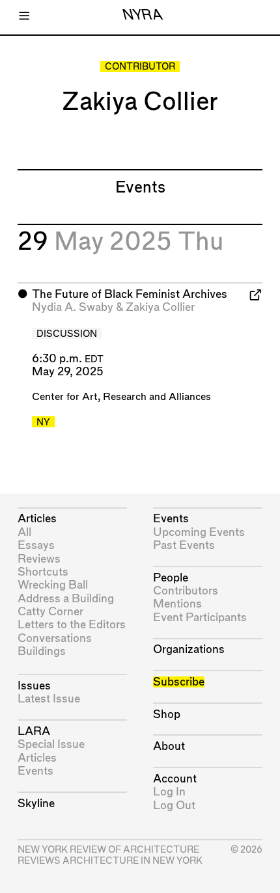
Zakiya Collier (160, 307)
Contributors (185, 590)
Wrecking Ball (53, 585)
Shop (166, 714)
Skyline (36, 803)
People (170, 577)
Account (175, 778)
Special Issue (51, 744)
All (24, 532)
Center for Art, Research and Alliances (121, 397)
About (169, 746)
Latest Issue (49, 698)
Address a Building (66, 598)
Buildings (42, 651)
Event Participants (200, 617)
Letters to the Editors (72, 624)
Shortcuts (43, 572)
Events (35, 771)
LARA (34, 731)
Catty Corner (50, 611)
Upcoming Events (199, 532)
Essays (36, 545)
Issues (34, 685)
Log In (169, 791)
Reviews (39, 559)
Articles (37, 518)
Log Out (174, 805)
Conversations (55, 638)
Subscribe (178, 681)
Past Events (184, 545)
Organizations (189, 649)
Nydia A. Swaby (72, 307)
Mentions (177, 603)
